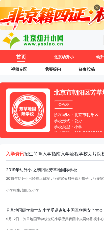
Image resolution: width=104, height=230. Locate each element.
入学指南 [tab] (51, 153)
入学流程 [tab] (70, 153)
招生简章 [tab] (33, 153)
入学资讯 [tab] (15, 153)
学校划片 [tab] (88, 153)
